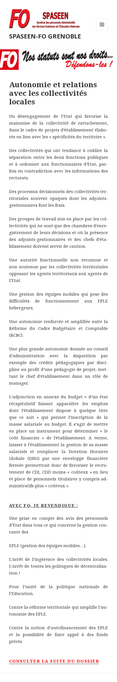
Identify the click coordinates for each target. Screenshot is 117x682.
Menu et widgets (102, 30)
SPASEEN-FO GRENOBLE (45, 36)
